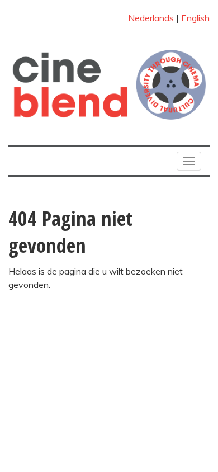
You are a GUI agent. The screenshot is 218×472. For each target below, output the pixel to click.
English (195, 17)
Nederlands (151, 17)
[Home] (109, 84)
